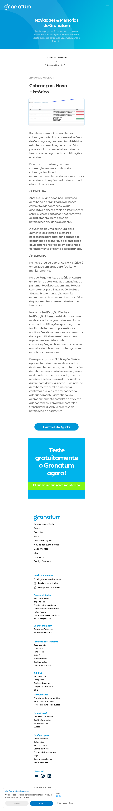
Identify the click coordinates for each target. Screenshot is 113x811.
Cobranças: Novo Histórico (56, 65)
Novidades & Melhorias (56, 58)
